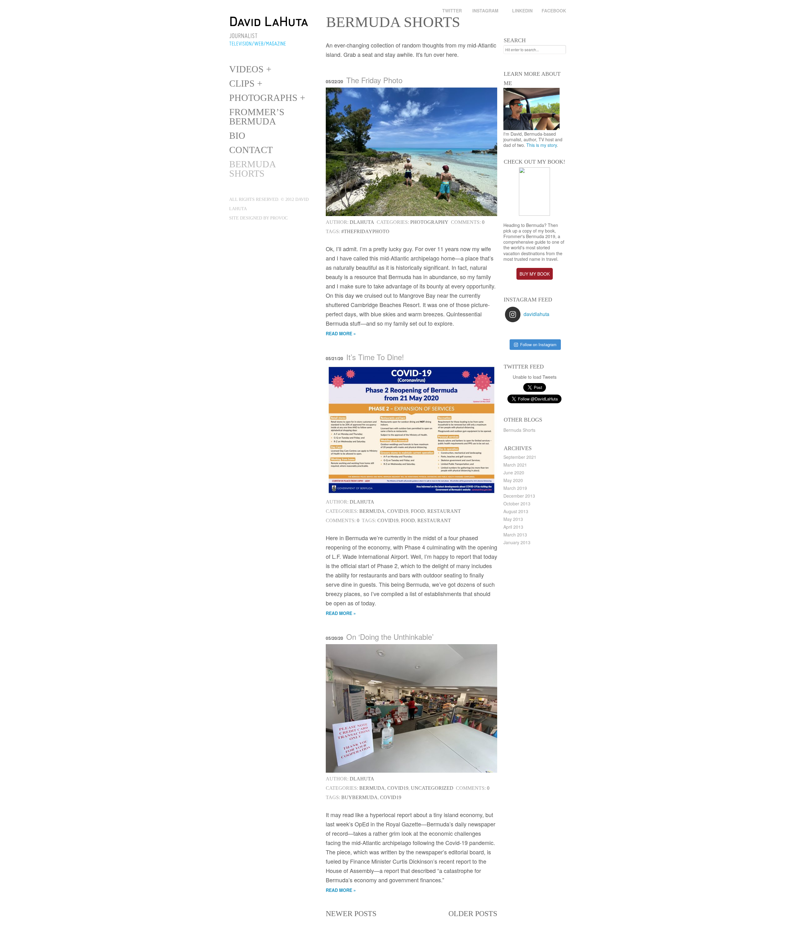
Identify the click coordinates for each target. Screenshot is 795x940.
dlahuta (362, 222)
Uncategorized (432, 788)
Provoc (279, 218)
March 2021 (515, 465)
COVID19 (397, 511)
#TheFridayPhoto (365, 231)
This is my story (541, 145)
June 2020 (513, 472)
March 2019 (515, 488)
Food (418, 511)
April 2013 (513, 527)
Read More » (341, 333)
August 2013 (515, 511)
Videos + (250, 69)
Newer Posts (351, 914)
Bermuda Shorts (252, 169)
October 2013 (516, 503)
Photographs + (267, 98)
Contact (251, 150)
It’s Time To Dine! (375, 356)
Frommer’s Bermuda (256, 116)
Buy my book (535, 274)
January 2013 (516, 542)
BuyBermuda (359, 797)
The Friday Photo (374, 80)
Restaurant (444, 511)
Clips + (245, 83)
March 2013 (515, 534)
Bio (237, 135)
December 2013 (519, 496)
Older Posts (472, 914)
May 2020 (513, 480)
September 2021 (519, 457)
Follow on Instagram (538, 344)
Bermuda (372, 511)
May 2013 (513, 519)
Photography (429, 222)
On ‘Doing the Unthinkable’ (390, 636)
